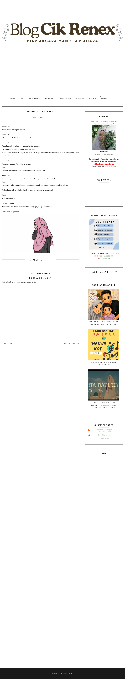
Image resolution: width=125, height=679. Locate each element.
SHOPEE (98, 256)
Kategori (49, 98)
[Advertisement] (62, 71)
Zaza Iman (104, 439)
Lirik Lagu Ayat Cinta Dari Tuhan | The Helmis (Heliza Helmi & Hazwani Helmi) (104, 405)
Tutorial (80, 98)
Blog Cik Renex (104, 435)
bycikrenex (34, 98)
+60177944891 (113, 254)
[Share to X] (42, 260)
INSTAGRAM (104, 259)
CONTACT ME (109, 166)
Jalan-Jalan (64, 98)
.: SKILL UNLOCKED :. (104, 432)
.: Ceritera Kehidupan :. (104, 430)
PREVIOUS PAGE (71, 343)
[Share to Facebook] (46, 260)
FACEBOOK (108, 256)
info (22, 98)
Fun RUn (92, 98)
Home (12, 98)
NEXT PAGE (7, 343)
